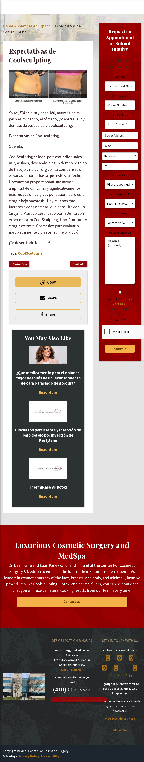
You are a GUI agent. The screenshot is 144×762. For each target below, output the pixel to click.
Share (52, 298)
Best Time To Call (119, 194)
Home (8, 26)
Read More (48, 392)
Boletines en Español (34, 26)
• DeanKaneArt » (120, 675)
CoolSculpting (30, 253)
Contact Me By (120, 213)
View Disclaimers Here (120, 718)
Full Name (120, 76)
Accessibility (50, 756)
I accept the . (119, 301)
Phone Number (120, 96)
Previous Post (20, 263)
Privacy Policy (28, 756)
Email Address (120, 115)
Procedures (120, 175)
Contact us (72, 601)
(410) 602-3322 (72, 689)
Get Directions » (72, 669)
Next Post (78, 263)
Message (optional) (120, 232)
